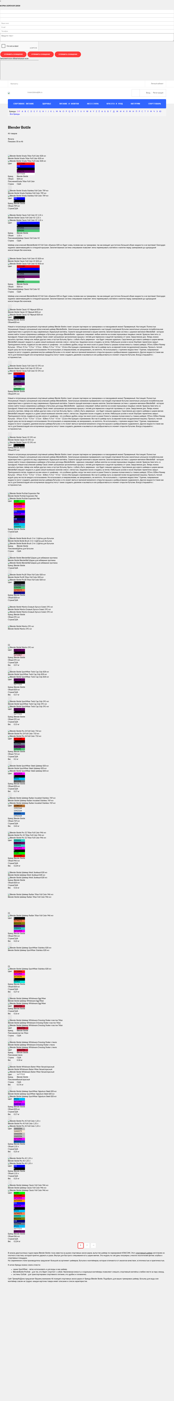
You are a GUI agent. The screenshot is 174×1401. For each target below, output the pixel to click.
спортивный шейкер (144, 1253)
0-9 (18, 111)
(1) (9, 645)
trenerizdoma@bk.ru (35, 92)
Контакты (14, 84)
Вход (148, 93)
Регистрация (158, 93)
